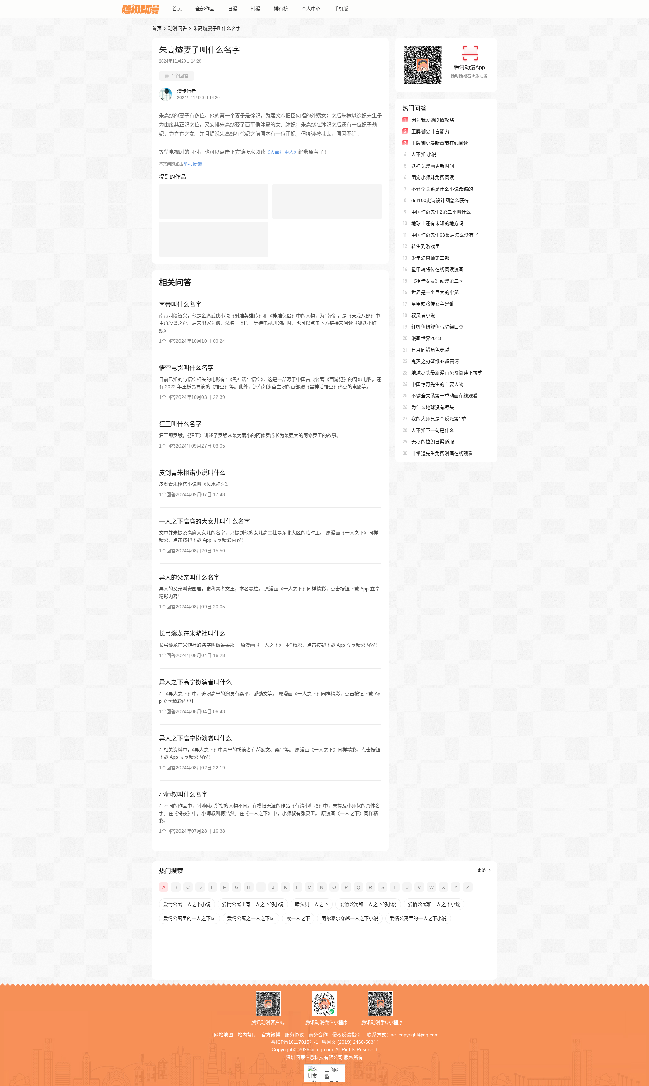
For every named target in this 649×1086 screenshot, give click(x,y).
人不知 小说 (423, 154)
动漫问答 (177, 28)
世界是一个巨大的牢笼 (435, 292)
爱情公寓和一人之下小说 (434, 904)
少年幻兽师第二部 (430, 258)
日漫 (232, 8)
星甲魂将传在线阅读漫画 (437, 269)
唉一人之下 (298, 918)
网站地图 (223, 1034)
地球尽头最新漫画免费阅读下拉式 (446, 373)
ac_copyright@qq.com (415, 1034)
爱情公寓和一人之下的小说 (368, 904)
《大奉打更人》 (281, 152)
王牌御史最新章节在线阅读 (439, 143)
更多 (482, 869)
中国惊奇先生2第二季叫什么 (441, 212)
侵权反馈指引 (346, 1034)
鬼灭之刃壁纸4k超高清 (435, 361)
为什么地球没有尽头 (432, 407)
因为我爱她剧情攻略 (432, 120)
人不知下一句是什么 (432, 430)
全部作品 (204, 8)
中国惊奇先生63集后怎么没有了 (444, 235)
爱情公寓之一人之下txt (251, 918)
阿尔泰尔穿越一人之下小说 (349, 918)
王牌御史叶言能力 (430, 131)
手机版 (341, 8)
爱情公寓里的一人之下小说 (418, 918)
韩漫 (255, 8)
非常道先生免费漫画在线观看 (442, 453)
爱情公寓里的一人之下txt (189, 918)
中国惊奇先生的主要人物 (437, 384)
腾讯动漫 (140, 9)
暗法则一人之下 (311, 904)
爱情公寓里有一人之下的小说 (253, 904)
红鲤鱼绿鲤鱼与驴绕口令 (437, 327)
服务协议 (294, 1034)
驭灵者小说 (423, 315)
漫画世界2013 (426, 338)
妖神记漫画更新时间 (432, 166)
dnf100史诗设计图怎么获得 (440, 200)
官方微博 (270, 1034)
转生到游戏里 (425, 246)
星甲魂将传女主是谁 (432, 304)
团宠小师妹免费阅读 (432, 177)
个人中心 (311, 8)
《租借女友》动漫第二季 (437, 281)
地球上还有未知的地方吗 (437, 223)
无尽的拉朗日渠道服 (432, 441)
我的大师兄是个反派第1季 (438, 418)
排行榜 (281, 8)
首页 (177, 8)
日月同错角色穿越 (430, 350)
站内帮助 (247, 1034)
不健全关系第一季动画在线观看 (444, 396)
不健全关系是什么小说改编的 (442, 189)
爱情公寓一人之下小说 (187, 904)
